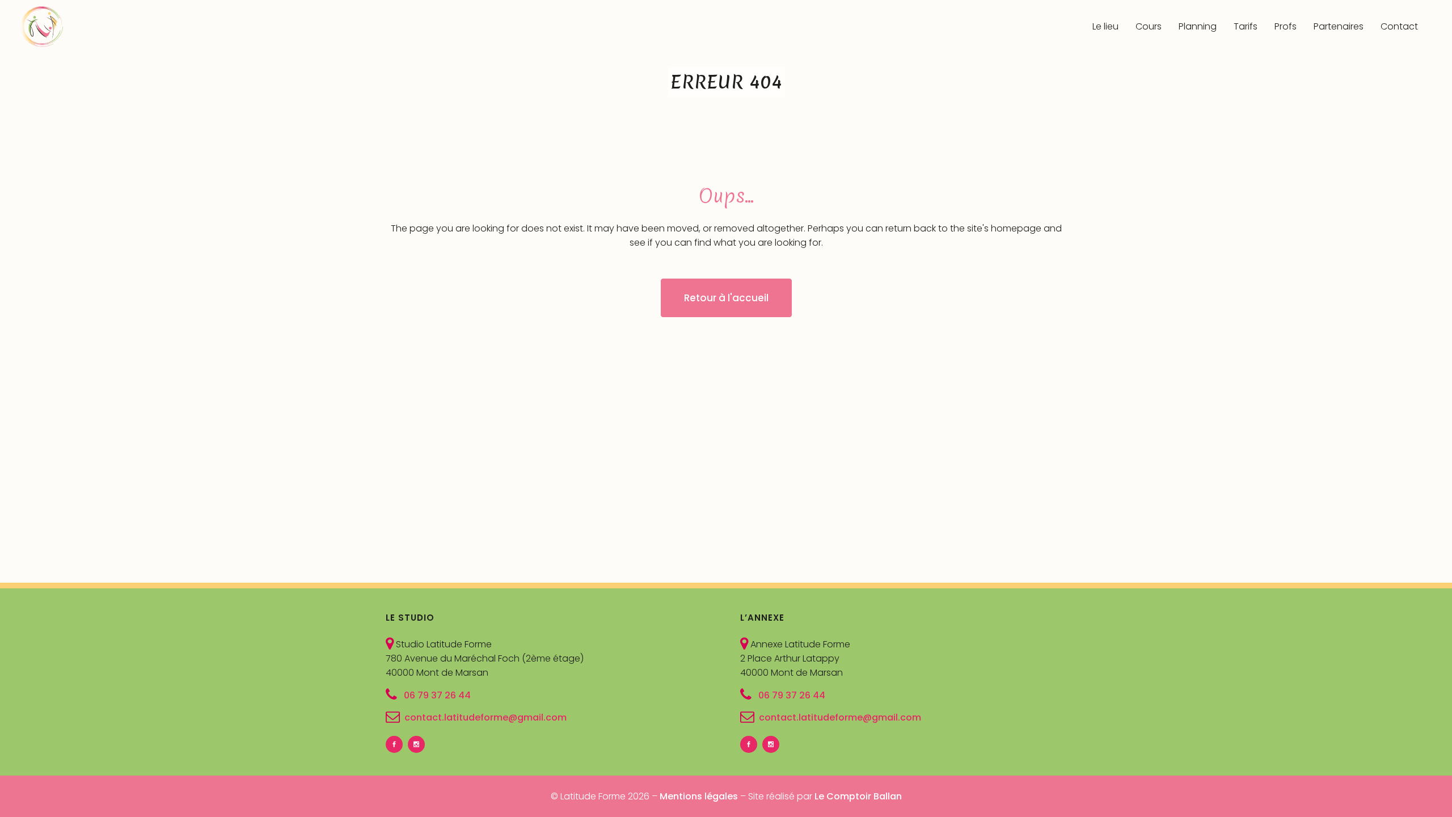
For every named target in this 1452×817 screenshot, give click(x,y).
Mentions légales (699, 796)
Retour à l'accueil (726, 298)
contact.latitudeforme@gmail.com (485, 717)
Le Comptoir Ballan (858, 796)
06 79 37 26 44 (436, 694)
